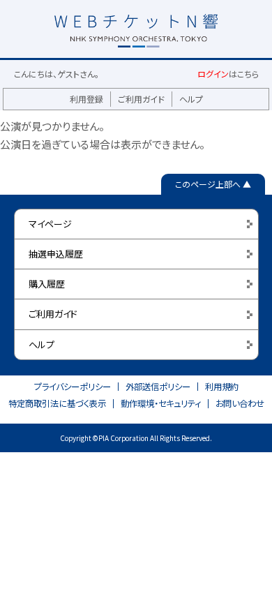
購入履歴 (47, 283)
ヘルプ (191, 99)
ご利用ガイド (141, 99)
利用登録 (86, 99)
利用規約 (222, 386)
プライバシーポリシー (72, 386)
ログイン (213, 74)
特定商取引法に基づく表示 (57, 403)
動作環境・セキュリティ (161, 403)
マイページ (50, 223)
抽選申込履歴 (56, 253)
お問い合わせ (240, 403)
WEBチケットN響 (136, 17)
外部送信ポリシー (158, 386)
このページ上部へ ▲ (213, 184)
